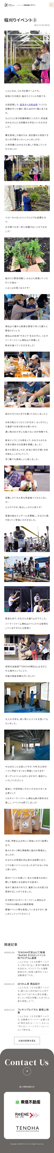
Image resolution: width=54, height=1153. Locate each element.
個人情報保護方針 (27, 1087)
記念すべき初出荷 (29, 104)
